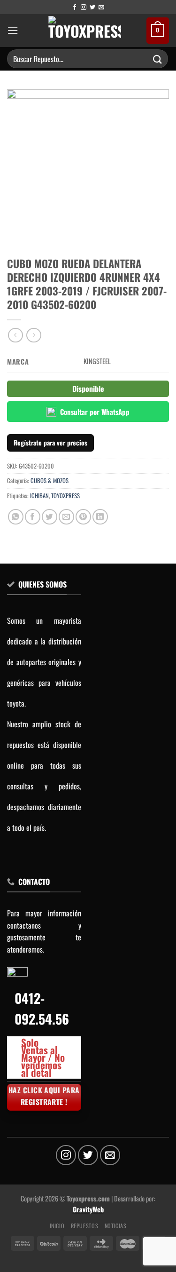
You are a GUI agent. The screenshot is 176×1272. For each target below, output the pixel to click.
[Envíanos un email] (101, 7)
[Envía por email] (66, 517)
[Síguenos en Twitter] (92, 7)
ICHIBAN (39, 495)
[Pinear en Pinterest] (83, 517)
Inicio (57, 1225)
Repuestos (85, 1225)
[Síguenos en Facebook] (74, 7)
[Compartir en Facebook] (32, 517)
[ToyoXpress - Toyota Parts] (84, 30)
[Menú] (12, 30)
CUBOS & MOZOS (50, 480)
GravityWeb (88, 1209)
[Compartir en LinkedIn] (100, 517)
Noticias (116, 1225)
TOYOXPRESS (65, 495)
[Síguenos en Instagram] (83, 7)
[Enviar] (157, 58)
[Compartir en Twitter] (49, 517)
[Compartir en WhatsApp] (15, 517)
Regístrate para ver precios (50, 442)
